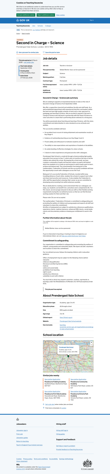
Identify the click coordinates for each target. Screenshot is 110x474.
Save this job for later (52, 52)
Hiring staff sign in (62, 430)
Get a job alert (50, 404)
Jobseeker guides (22, 438)
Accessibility (53, 459)
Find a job (19, 434)
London (63, 408)
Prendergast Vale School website (70, 321)
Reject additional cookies (46, 15)
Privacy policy (27, 459)
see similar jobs (29, 62)
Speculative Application (52, 379)
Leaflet (73, 371)
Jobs (33, 26)
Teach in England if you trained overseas (29, 445)
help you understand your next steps (74, 236)
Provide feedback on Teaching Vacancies (69, 449)
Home (18, 33)
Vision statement (21, 461)
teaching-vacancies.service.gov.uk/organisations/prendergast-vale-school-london (76, 327)
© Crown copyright (87, 469)
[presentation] (68, 356)
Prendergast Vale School (66, 347)
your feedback (37, 30)
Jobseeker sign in (22, 430)
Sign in (92, 20)
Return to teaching (22, 441)
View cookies (60, 15)
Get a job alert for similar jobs (29, 52)
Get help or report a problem (65, 446)
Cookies (19, 459)
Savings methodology (66, 459)
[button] (68, 356)
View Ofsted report (66, 317)
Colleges (48, 26)
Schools (40, 26)
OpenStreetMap (84, 371)
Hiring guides (60, 434)
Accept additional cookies (25, 15)
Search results (26, 33)
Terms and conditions (41, 459)
